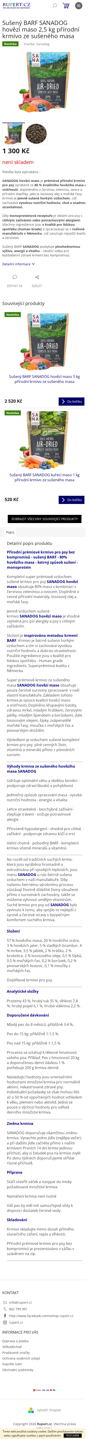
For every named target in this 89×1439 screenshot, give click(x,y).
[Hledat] (54, 5)
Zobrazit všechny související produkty (44, 519)
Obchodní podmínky (17, 1370)
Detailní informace (16, 264)
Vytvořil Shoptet (49, 1410)
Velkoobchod (12, 1347)
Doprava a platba (15, 1341)
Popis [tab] (10, 532)
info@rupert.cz (20, 1302)
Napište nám (12, 1364)
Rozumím (72, 1435)
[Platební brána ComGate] (44, 1390)
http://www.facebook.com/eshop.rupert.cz (41, 1316)
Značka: (37, 44)
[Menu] (78, 5)
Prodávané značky (16, 1352)
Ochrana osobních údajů (21, 1358)
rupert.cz (16, 1322)
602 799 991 (18, 1309)
